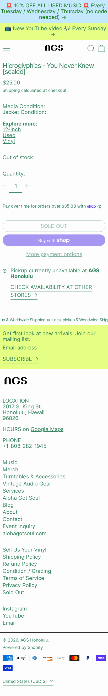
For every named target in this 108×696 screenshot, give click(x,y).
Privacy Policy (20, 585)
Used (9, 135)
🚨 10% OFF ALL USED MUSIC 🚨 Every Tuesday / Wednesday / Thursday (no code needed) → (54, 11)
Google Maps (47, 429)
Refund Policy (20, 564)
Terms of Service (23, 578)
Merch (10, 469)
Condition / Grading (27, 571)
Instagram (15, 609)
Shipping (11, 90)
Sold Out (13, 592)
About (10, 512)
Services (13, 491)
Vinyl (9, 141)
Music (10, 462)
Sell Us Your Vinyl (24, 550)
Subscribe (17, 359)
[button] (91, 48)
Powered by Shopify (23, 647)
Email (9, 623)
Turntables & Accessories (34, 476)
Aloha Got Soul (21, 498)
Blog (8, 505)
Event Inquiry (19, 526)
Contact (12, 519)
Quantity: (14, 174)
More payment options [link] (54, 254)
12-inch (12, 129)
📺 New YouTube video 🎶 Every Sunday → (55, 31)
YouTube (13, 616)
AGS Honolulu (34, 640)
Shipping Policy (22, 557)
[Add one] (26, 186)
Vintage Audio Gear (27, 483)
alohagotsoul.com (24, 533)
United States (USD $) (25, 681)
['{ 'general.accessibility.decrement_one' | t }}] (4, 186)
